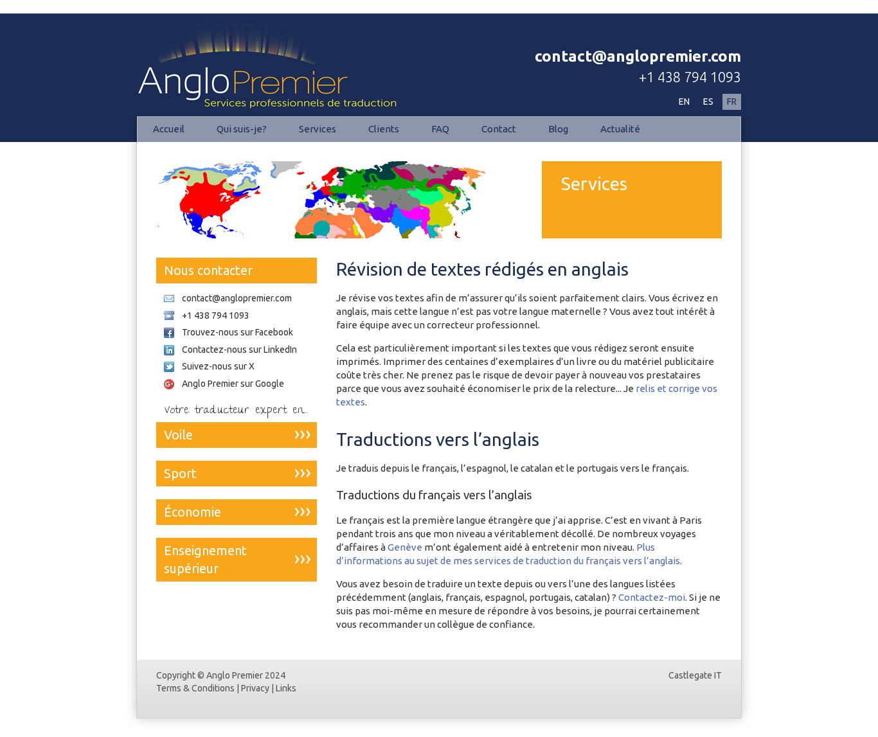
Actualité (620, 128)
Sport (180, 473)
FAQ (440, 128)
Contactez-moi (651, 597)
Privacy (255, 688)
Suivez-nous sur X (218, 366)
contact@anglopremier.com (638, 56)
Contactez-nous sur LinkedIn (239, 349)
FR (732, 101)
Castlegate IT (695, 675)
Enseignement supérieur (205, 559)
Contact (498, 128)
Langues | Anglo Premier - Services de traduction (249, 40)
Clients (383, 128)
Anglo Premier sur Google (233, 383)
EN (684, 101)
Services (317, 128)
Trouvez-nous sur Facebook (237, 332)
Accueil (168, 128)
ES (708, 101)
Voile (178, 434)
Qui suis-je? (242, 128)
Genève (405, 547)
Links (286, 688)
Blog (558, 128)
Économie (192, 511)
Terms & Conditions (195, 688)
